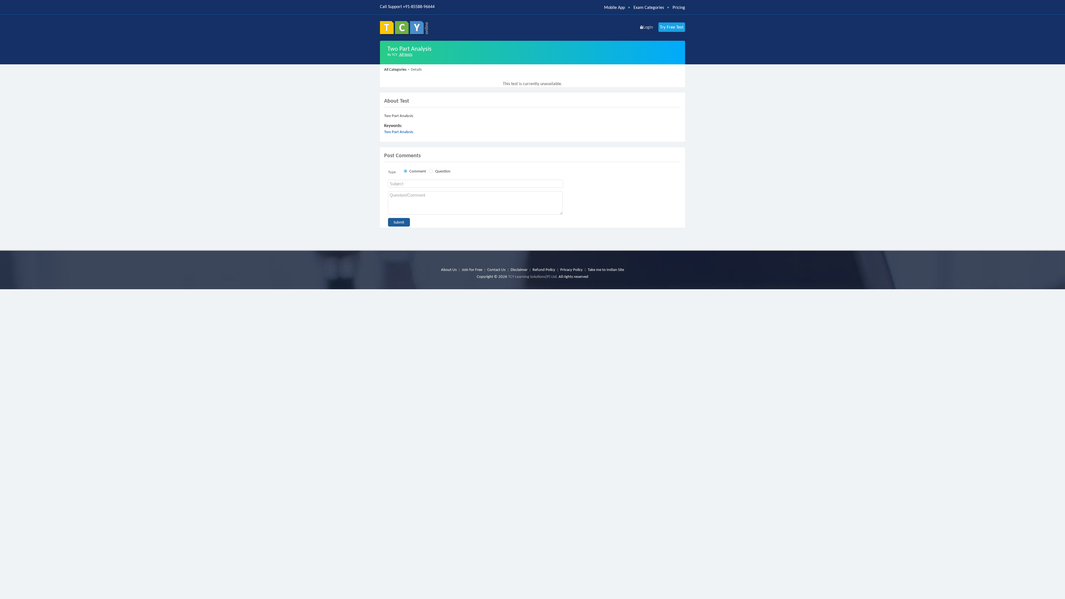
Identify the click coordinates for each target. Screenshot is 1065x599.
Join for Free (472, 269)
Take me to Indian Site (606, 269)
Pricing (679, 7)
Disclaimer (519, 269)
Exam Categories (648, 7)
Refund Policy (543, 269)
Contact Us (496, 269)
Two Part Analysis (398, 131)
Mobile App (614, 7)
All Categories (395, 69)
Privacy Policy (571, 269)
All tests (405, 54)
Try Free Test (672, 27)
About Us (449, 269)
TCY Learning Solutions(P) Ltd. (533, 276)
